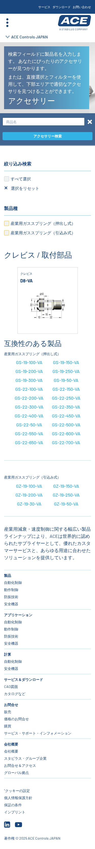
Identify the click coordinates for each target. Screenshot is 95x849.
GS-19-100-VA (29, 362)
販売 (7, 712)
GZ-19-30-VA (29, 504)
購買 (7, 726)
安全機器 (11, 604)
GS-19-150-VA (66, 362)
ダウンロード (61, 7)
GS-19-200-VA (29, 371)
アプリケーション (18, 615)
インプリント (14, 812)
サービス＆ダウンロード (23, 679)
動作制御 (11, 589)
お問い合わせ (82, 7)
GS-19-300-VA (29, 380)
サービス (44, 7)
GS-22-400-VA (29, 416)
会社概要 (11, 744)
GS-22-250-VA (66, 398)
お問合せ (11, 704)
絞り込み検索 (17, 163)
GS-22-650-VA (29, 442)
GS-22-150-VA (66, 389)
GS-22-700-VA (66, 442)
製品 (7, 575)
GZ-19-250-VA (66, 495)
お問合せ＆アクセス (20, 765)
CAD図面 (11, 686)
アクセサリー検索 (47, 136)
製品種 (11, 208)
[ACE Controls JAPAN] (74, 23)
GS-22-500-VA (66, 424)
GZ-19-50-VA (66, 504)
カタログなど (14, 694)
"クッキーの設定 (17, 790)
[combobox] (44, 122)
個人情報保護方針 (18, 798)
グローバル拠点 (16, 772)
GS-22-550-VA (29, 433)
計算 (7, 654)
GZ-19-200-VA (29, 495)
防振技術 (11, 597)
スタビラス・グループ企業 (25, 758)
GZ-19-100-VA (29, 486)
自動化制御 (13, 582)
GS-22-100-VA (29, 389)
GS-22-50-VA (29, 424)
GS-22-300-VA (29, 407)
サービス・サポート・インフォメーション (37, 733)
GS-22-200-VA (29, 398)
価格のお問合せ (16, 719)
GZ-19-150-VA (66, 486)
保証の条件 (13, 805)
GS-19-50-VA (66, 380)
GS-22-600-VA (66, 433)
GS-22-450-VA (66, 416)
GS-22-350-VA (66, 407)
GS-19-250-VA (66, 371)
